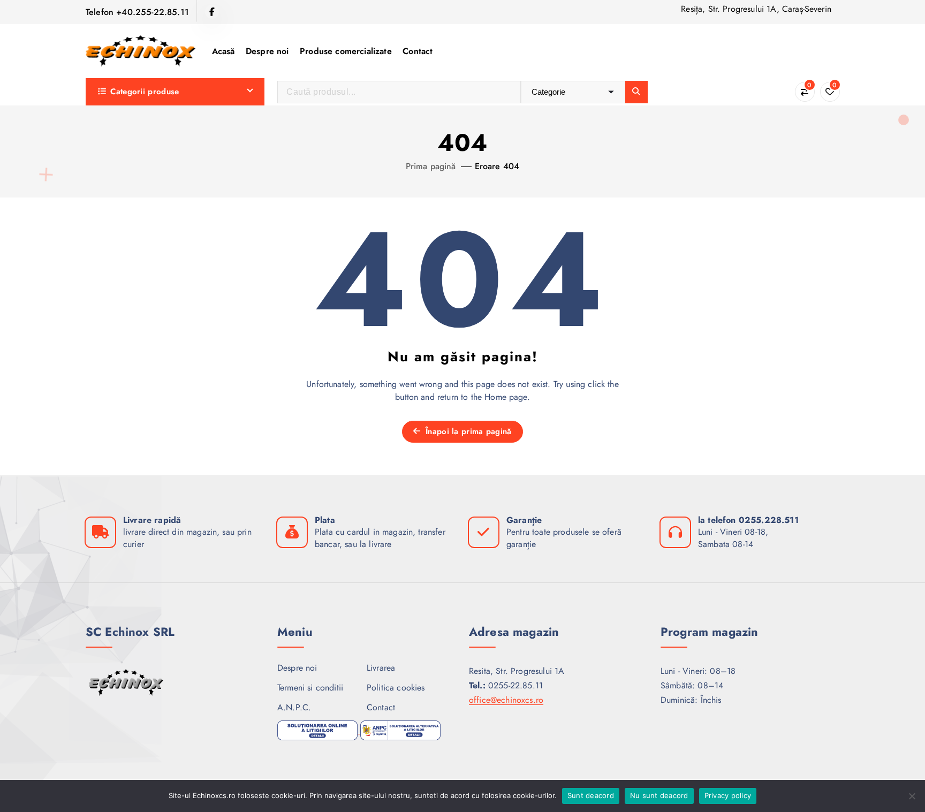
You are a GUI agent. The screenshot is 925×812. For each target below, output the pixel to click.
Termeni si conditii (310, 687)
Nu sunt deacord (659, 795)
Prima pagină (431, 166)
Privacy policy (728, 795)
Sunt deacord (590, 795)
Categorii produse (144, 91)
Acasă (223, 51)
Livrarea (381, 668)
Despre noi (267, 51)
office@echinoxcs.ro (506, 700)
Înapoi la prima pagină (467, 431)
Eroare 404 (497, 166)
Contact (418, 51)
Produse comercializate (346, 51)
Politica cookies (396, 687)
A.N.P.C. (294, 707)
